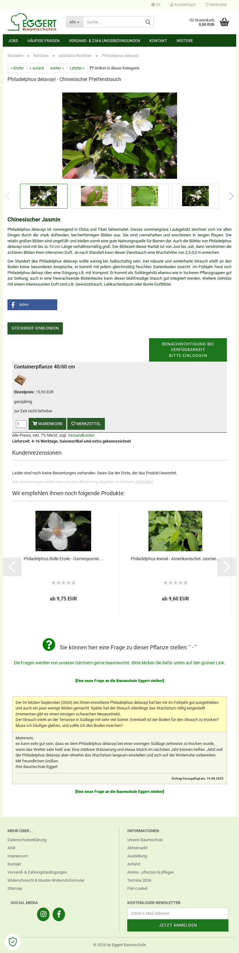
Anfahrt (133, 864)
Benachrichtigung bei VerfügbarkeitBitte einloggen (188, 350)
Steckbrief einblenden (35, 328)
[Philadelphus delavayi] (119, 135)
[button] (32, 304)
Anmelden (144, 481)
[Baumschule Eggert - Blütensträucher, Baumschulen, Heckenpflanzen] (32, 21)
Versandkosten (81, 435)
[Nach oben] (222, 943)
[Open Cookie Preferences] (13, 942)
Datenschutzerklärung (26, 839)
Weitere (184, 40)
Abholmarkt (137, 848)
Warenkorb (49, 423)
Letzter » (77, 68)
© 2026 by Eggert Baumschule (119, 944)
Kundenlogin (184, 4)
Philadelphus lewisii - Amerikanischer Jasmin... (175, 558)
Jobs (13, 40)
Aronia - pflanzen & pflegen (150, 872)
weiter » (57, 68)
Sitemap (14, 888)
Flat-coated (137, 888)
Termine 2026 (139, 880)
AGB (11, 848)
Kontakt (158, 40)
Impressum (17, 856)
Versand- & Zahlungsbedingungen (104, 40)
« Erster (17, 68)
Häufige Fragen (43, 40)
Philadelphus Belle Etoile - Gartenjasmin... (63, 558)
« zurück (37, 68)
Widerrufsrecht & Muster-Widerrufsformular (45, 880)
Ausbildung (137, 856)
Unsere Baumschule (145, 839)
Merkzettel (218, 4)
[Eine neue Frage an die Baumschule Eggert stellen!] (119, 681)
